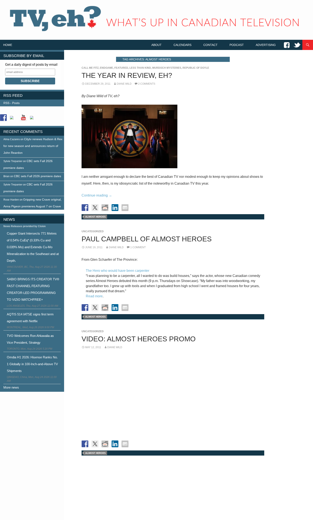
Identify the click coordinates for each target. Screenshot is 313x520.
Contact (210, 45)
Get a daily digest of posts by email (31, 64)
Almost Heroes (95, 216)
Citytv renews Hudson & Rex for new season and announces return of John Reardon (32, 145)
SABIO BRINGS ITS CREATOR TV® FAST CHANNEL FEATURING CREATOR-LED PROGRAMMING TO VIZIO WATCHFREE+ (33, 289)
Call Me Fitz (90, 67)
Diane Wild (124, 83)
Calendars (182, 45)
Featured (121, 67)
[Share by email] (125, 207)
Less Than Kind (140, 67)
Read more (94, 296)
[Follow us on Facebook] (3, 117)
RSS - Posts (11, 103)
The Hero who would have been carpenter (117, 270)
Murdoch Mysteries (166, 67)
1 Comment (138, 247)
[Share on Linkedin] (115, 207)
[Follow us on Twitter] (13, 119)
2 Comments (146, 83)
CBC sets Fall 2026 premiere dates (37, 176)
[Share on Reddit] (105, 207)
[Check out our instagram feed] (33, 119)
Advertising (266, 45)
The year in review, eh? (127, 75)
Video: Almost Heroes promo (139, 339)
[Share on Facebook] (85, 207)
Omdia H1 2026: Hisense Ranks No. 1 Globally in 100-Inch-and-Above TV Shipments (32, 364)
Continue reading (97, 195)
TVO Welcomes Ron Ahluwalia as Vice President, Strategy (30, 339)
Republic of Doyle (195, 67)
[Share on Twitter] (95, 207)
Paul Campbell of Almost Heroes (147, 239)
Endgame (106, 67)
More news (11, 387)
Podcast (237, 45)
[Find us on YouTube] (23, 117)
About (156, 45)
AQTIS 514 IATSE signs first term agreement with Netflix (30, 317)
